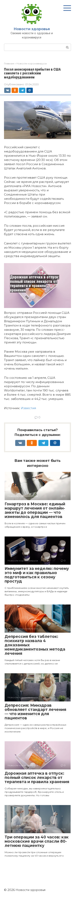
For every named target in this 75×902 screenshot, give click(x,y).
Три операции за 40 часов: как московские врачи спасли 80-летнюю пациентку (37, 841)
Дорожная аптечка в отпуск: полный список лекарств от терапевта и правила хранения (34, 283)
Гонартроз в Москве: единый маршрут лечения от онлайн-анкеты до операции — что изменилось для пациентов (35, 510)
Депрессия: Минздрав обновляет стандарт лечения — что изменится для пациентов (35, 711)
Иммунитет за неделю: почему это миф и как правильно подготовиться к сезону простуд (37, 575)
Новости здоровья (32, 29)
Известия (28, 408)
